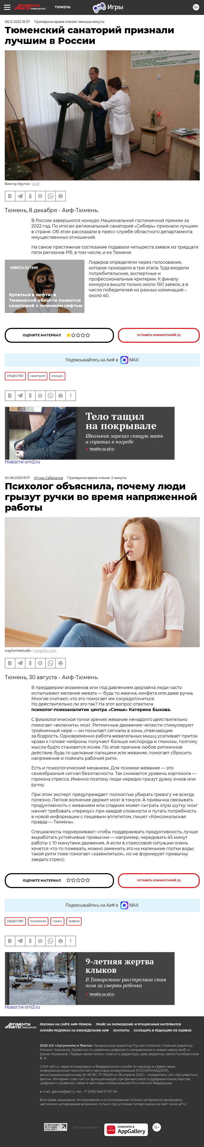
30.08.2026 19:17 (17, 478)
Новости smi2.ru (22, 461)
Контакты (121, 1030)
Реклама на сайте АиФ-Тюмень (66, 1024)
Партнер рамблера (85, 1127)
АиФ (36, 184)
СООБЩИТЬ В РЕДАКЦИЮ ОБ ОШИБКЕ (163, 1030)
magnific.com (45, 651)
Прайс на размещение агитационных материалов (138, 1024)
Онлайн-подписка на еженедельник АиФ (74, 1030)
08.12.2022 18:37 (17, 22)
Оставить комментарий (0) (159, 335)
